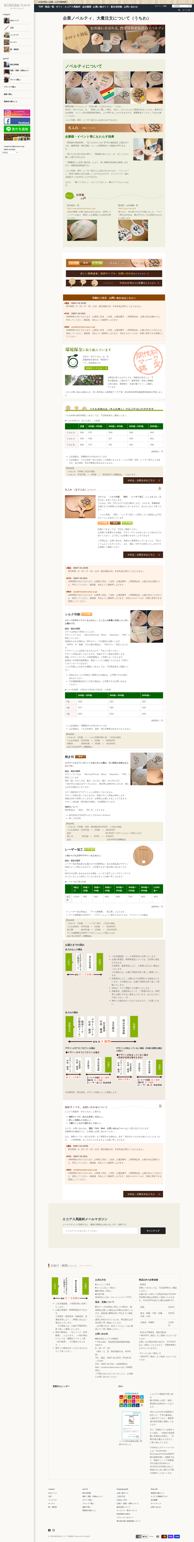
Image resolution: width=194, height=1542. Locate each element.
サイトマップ (156, 1503)
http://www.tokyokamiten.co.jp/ (81, 208)
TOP (40, 7)
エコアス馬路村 (72, 7)
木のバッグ (52, 1493)
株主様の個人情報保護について (128, 1521)
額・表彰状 (52, 1507)
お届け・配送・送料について (128, 1503)
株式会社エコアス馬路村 (64, 1536)
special (85, 1489)
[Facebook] (49, 1530)
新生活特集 (116, 7)
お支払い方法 (122, 1500)
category (51, 1489)
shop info (154, 1489)
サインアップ (153, 1231)
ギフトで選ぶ (87, 1500)
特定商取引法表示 (123, 1514)
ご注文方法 (121, 1496)
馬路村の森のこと (10, 101)
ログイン (158, 6)
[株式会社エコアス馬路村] (17, 6)
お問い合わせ (131, 7)
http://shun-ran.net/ (127, 208)
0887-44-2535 (9, 149)
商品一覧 (49, 7)
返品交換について (123, 1507)
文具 (50, 1496)
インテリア (52, 1500)
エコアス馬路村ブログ (159, 1496)
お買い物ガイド (101, 7)
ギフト (59, 7)
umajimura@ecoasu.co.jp (14, 146)
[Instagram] (53, 1530)
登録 (165, 6)
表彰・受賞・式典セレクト (92, 1496)
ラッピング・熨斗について (127, 1510)
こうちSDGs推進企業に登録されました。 (130, 1442)
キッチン (51, 1503)
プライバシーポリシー (125, 1518)
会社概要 (86, 7)
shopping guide (122, 1489)
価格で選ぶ (8, 94)
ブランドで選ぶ (10, 87)
